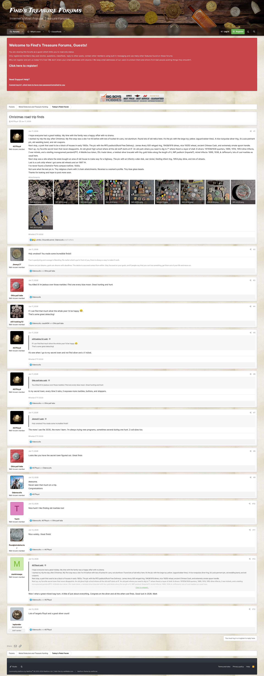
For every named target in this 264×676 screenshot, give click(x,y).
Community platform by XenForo (31, 671)
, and (48, 323)
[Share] (250, 131)
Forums (16, 32)
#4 (254, 306)
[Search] (254, 32)
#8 (254, 451)
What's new (35, 32)
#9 (254, 477)
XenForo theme (82, 671)
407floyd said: (38, 565)
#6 (254, 374)
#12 (253, 559)
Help (248, 667)
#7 (254, 413)
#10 (253, 504)
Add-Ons (57, 671)
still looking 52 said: (40, 339)
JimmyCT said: (38, 419)
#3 (254, 280)
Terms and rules (224, 667)
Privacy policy (238, 667)
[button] (22, 31)
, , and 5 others (55, 240)
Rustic (14, 667)
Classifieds (56, 32)
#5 (254, 333)
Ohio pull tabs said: (39, 380)
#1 (254, 131)
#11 (254, 530)
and (43, 271)
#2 (254, 249)
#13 (253, 609)
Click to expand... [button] (142, 587)
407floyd (14, 121)
